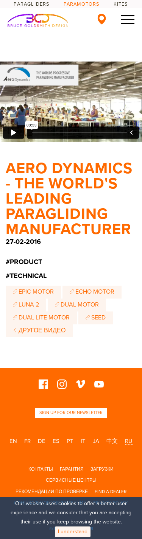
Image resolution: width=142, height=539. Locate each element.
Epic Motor (35, 292)
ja (96, 441)
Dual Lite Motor (43, 317)
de (41, 441)
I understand (72, 531)
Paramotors (82, 4)
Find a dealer (110, 491)
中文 (112, 441)
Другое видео (41, 330)
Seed (98, 317)
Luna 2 (28, 304)
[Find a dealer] (101, 19)
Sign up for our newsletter (71, 412)
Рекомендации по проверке (52, 491)
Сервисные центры (71, 480)
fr (27, 441)
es (56, 441)
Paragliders (32, 4)
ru (129, 441)
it (83, 441)
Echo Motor (94, 292)
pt (70, 441)
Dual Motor (79, 304)
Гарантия (72, 469)
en (13, 441)
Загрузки (102, 469)
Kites (121, 4)
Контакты (40, 469)
